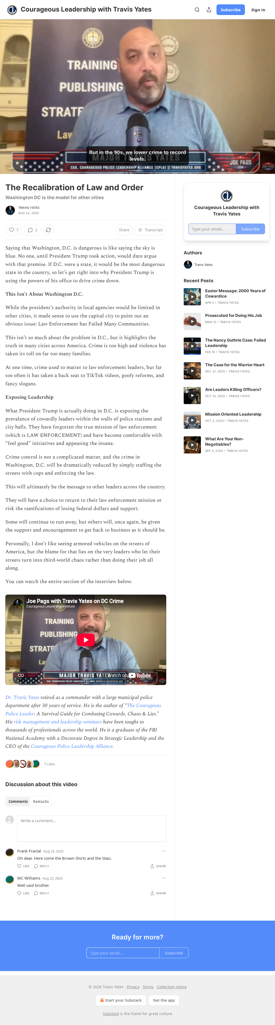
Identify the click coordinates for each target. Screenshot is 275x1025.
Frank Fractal (29, 851)
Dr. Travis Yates (22, 697)
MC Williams (28, 878)
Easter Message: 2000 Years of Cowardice (235, 293)
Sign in (258, 9)
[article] (227, 297)
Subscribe (231, 9)
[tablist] (28, 801)
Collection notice (172, 986)
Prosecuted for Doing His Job (233, 315)
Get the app (164, 1000)
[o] (192, 296)
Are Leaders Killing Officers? (233, 389)
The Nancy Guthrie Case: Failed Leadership (235, 343)
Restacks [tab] (41, 801)
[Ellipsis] (163, 851)
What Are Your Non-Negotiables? (224, 441)
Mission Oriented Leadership (233, 414)
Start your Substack (123, 1000)
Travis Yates (28, 208)
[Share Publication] (209, 9)
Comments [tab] (18, 801)
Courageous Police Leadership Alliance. (72, 746)
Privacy (133, 986)
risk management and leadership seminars (58, 722)
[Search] (197, 9)
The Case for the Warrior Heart (235, 364)
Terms (148, 986)
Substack (111, 1013)
